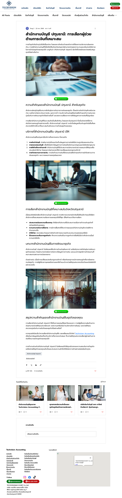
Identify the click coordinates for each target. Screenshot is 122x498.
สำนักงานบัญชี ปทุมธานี (34, 354)
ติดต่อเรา (27, 471)
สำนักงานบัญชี (98, 15)
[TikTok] (34, 477)
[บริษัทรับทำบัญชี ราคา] (92, 393)
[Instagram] (24, 477)
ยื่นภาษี (55, 15)
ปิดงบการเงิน (43, 15)
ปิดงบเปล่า (66, 15)
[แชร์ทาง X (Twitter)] (31, 365)
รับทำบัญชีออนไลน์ (12, 463)
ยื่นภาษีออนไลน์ (29, 465)
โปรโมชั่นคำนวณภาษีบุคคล (32, 469)
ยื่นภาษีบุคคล (11, 471)
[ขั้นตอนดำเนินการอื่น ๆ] (95, 28)
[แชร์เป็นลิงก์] (41, 365)
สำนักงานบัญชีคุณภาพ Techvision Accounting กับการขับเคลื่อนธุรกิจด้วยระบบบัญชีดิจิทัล (30, 405)
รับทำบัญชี (29, 15)
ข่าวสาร (9, 474)
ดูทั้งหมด (103, 382)
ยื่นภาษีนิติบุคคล (29, 467)
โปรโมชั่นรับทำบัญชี (30, 458)
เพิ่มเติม (111, 15)
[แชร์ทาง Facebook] (27, 365)
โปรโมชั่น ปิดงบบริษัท (31, 463)
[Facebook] (29, 477)
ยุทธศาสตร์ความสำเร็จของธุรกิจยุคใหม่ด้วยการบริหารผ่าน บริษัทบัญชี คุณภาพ (61, 405)
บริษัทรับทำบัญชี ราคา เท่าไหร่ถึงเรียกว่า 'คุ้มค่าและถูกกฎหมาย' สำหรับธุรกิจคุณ (91, 405)
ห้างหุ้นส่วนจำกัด (81, 15)
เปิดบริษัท (18, 15)
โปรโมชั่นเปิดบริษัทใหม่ (31, 454)
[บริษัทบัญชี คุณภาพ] (61, 393)
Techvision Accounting (16, 449)
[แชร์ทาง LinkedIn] (36, 365)
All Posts (6, 15)
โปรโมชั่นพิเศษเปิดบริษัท (31, 456)
